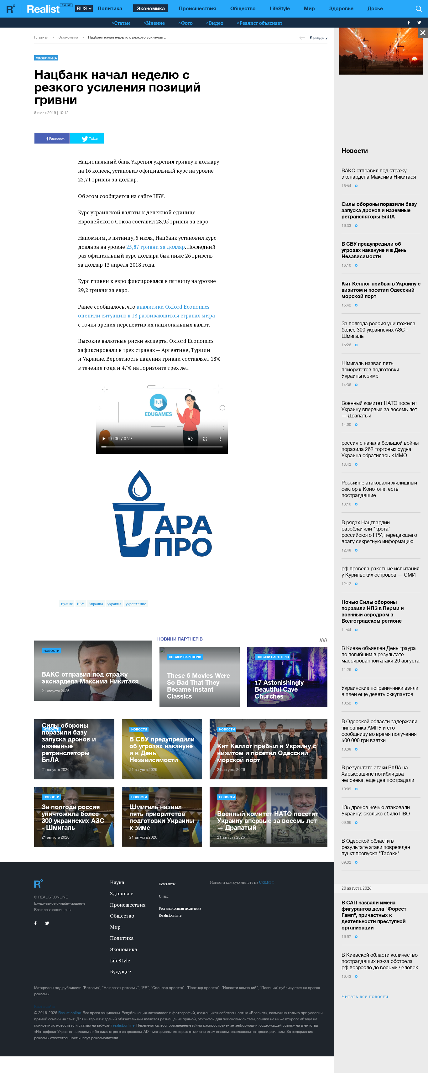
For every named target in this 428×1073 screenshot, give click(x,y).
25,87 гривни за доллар (155, 246)
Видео (216, 23)
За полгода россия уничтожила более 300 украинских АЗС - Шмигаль (378, 330)
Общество (243, 8)
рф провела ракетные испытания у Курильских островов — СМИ (381, 572)
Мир (309, 8)
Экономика (151, 8)
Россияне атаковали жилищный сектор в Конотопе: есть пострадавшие (379, 489)
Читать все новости (365, 996)
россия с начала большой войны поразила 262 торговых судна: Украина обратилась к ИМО (380, 449)
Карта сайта (44, 1006)
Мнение (155, 23)
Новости (51, 650)
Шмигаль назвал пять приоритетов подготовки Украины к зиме (370, 369)
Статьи (122, 23)
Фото (187, 23)
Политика (110, 8)
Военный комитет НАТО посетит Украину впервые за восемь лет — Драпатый (379, 409)
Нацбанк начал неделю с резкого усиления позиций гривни (128, 37)
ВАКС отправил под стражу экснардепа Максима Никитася (379, 174)
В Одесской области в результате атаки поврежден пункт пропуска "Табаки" (376, 847)
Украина (96, 603)
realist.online (123, 1025)
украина (114, 603)
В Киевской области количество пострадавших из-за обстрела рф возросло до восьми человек (380, 961)
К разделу (318, 37)
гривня (67, 603)
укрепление (136, 603)
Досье (375, 8)
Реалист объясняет (261, 23)
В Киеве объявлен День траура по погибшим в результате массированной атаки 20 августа (381, 654)
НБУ (80, 603)
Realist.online (69, 1013)
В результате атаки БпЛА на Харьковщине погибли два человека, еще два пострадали (378, 774)
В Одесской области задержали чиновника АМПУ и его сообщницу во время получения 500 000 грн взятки (379, 731)
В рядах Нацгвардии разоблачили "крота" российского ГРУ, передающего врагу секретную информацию (379, 532)
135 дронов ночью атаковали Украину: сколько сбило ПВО (376, 810)
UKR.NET (266, 882)
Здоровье (341, 8)
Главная (41, 37)
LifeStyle (280, 8)
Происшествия (197, 8)
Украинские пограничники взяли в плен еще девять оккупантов (380, 691)
